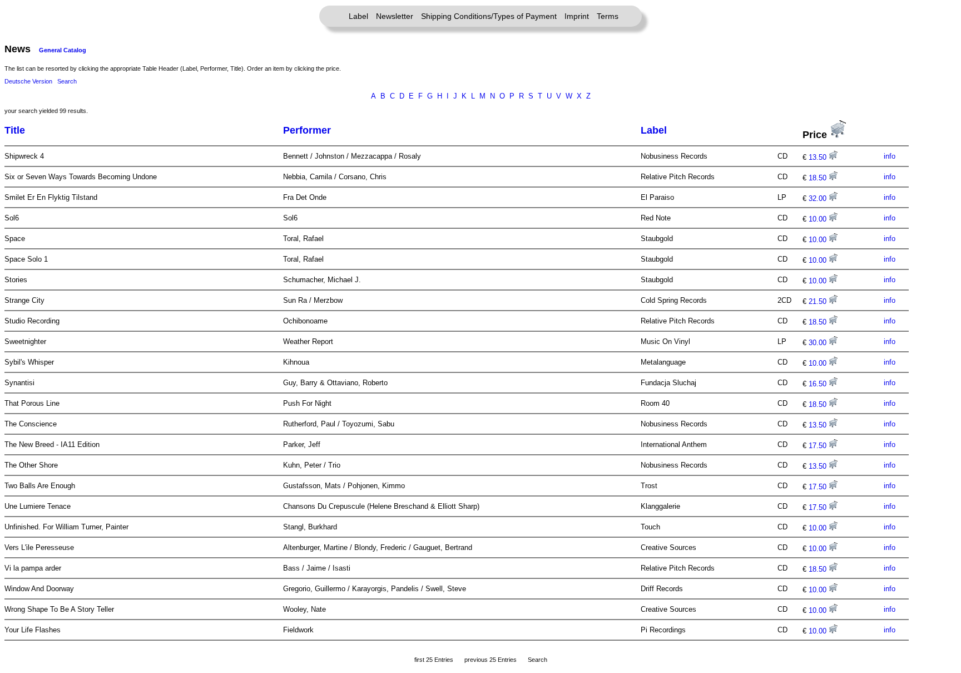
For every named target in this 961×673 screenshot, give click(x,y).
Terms (607, 16)
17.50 (819, 445)
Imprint (576, 16)
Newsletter (394, 16)
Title (14, 130)
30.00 (819, 342)
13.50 (819, 157)
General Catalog (62, 50)
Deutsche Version (28, 81)
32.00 (819, 198)
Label (358, 16)
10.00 (819, 219)
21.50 (819, 301)
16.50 (819, 384)
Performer (307, 130)
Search (67, 81)
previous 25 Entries (490, 659)
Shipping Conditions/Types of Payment (489, 16)
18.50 (819, 178)
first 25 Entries (433, 659)
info (889, 156)
